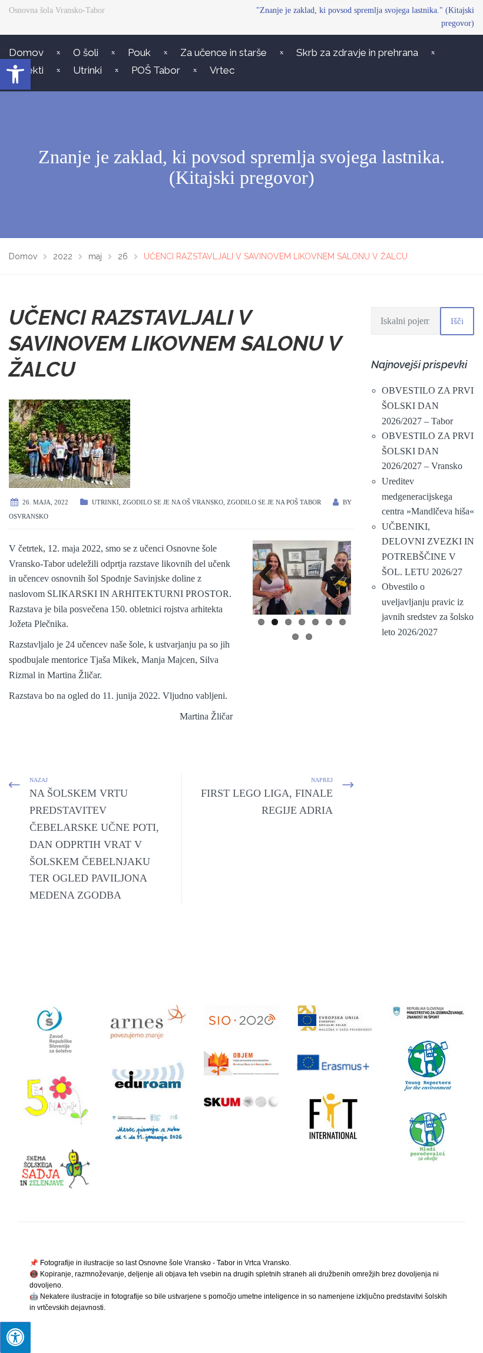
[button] (15, 74)
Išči (457, 321)
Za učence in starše (223, 52)
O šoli (85, 52)
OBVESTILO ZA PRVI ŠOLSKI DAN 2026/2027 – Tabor (428, 405)
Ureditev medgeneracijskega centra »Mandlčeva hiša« (428, 496)
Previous (270, 575)
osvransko (28, 516)
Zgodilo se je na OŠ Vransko (173, 502)
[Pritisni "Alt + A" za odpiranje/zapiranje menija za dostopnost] (15, 1337)
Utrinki (87, 70)
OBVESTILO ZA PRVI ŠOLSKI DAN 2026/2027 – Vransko (428, 451)
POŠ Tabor (155, 70)
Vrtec (222, 70)
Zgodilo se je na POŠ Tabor (274, 502)
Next (333, 575)
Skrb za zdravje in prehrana (357, 52)
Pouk (139, 52)
